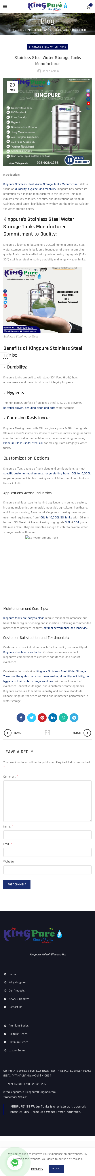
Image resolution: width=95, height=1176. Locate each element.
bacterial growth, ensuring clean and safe (29, 408)
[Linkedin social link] (52, 717)
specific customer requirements (23, 474)
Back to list (47, 733)
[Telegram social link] (74, 717)
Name (8, 826)
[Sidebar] (5, 358)
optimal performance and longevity (65, 628)
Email (8, 844)
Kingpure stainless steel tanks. (22, 652)
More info (37, 1168)
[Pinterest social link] (42, 717)
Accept (56, 1168)
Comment (10, 776)
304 (76, 522)
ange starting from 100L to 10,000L (68, 474)
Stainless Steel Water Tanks (47, 46)
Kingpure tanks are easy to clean (23, 618)
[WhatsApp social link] (63, 717)
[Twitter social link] (31, 717)
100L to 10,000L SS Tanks (56, 518)
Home (11, 30)
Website (8, 862)
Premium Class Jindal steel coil (23, 443)
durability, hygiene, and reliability (35, 189)
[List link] (47, 974)
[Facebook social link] (21, 717)
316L (67, 522)
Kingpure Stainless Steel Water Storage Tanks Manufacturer (40, 184)
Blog (20, 30)
